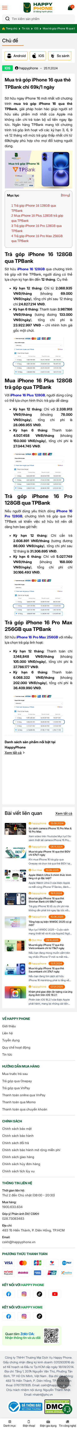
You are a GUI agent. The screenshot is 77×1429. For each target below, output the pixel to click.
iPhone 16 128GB (31, 269)
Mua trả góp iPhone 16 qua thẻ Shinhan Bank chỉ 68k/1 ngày (46, 900)
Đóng (65, 195)
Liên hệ (7, 1033)
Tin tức (26, 28)
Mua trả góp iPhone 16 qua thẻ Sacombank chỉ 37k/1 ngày (46, 970)
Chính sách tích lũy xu (18, 1171)
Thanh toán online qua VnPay (23, 1095)
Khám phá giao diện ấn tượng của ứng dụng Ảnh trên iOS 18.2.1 (50, 993)
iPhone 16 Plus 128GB (27, 395)
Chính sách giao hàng (18, 1157)
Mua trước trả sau (15, 1074)
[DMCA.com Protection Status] (57, 1406)
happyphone (28, 68)
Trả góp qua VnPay (16, 1088)
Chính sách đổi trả (15, 1143)
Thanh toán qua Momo (19, 1102)
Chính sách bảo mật (17, 1129)
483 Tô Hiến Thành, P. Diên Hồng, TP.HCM (33, 1230)
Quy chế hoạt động (16, 1047)
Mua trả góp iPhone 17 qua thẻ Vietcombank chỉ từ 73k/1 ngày (46, 946)
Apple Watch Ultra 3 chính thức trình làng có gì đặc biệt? (50, 876)
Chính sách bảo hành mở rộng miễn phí (31, 1150)
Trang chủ (11, 28)
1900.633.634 (12, 1207)
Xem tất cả (13, 752)
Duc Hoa (36, 870)
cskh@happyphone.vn (19, 1242)
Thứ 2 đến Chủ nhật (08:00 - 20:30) (28, 1195)
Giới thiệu (9, 1026)
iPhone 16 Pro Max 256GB (37, 637)
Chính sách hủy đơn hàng (21, 1164)
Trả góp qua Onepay (17, 1081)
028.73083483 (13, 1219)
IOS (36, 28)
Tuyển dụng (11, 1040)
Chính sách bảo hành (18, 1136)
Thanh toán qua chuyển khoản (24, 1109)
